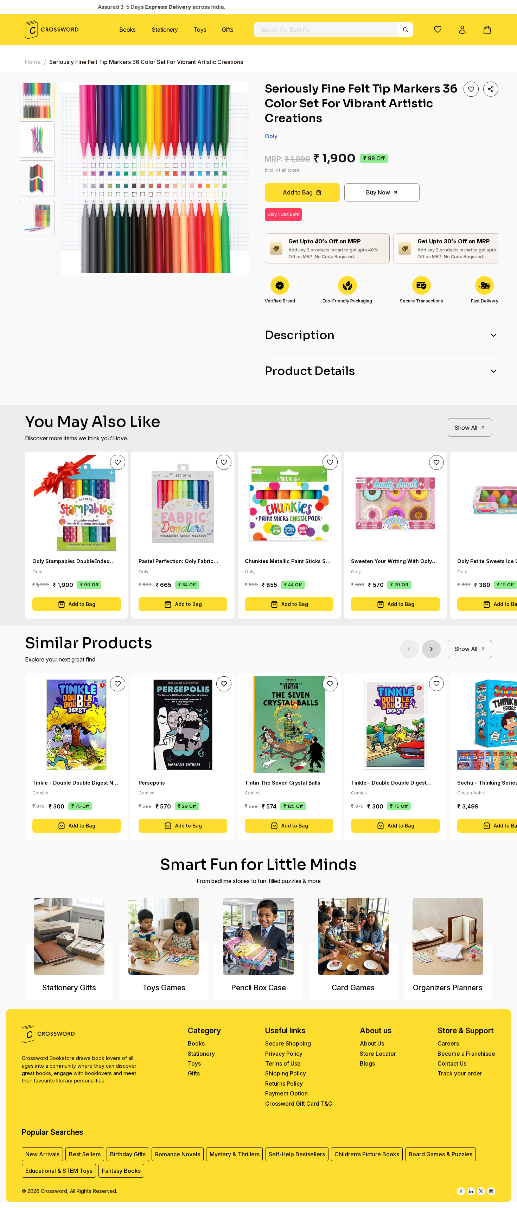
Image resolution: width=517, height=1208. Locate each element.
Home (33, 61)
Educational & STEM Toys (58, 1170)
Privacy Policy (283, 1053)
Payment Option (286, 1093)
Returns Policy (284, 1083)
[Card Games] (353, 936)
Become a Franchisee (466, 1053)
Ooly (271, 136)
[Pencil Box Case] (258, 936)
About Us (372, 1043)
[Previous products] (409, 649)
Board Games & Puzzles (440, 1154)
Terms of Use (283, 1063)
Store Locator (378, 1053)
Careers (448, 1043)
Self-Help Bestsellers (297, 1154)
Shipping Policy (285, 1073)
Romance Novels (177, 1154)
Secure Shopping (288, 1043)
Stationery (165, 29)
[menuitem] (127, 29)
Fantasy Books (121, 1170)
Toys (199, 29)
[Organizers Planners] (448, 936)
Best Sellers (85, 1154)
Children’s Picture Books (366, 1154)
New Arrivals (42, 1154)
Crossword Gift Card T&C (298, 1103)
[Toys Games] (164, 936)
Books (127, 29)
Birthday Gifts (128, 1154)
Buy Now (378, 192)
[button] (437, 29)
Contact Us (452, 1063)
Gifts (228, 29)
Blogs (367, 1063)
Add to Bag (298, 192)
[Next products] (431, 649)
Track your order (460, 1073)
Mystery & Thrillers (235, 1154)
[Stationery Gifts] (69, 936)
